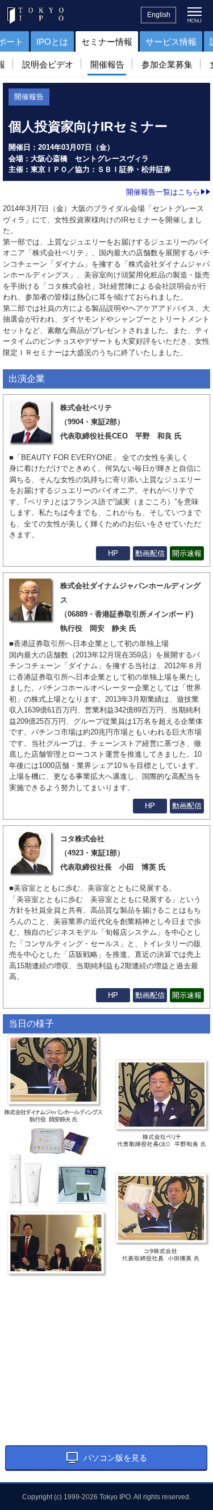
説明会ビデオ (47, 64)
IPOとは (52, 42)
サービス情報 (171, 42)
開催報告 (107, 64)
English (158, 15)
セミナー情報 (106, 42)
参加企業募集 (167, 64)
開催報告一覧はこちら (163, 192)
